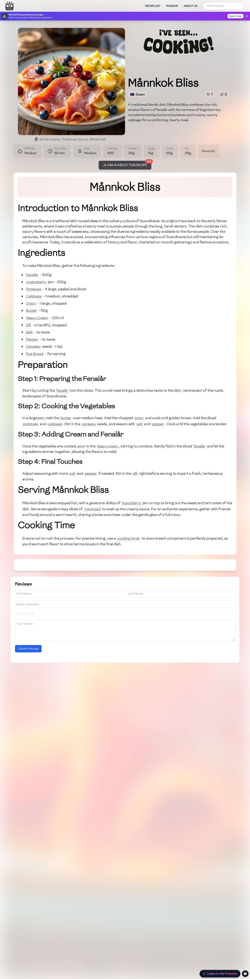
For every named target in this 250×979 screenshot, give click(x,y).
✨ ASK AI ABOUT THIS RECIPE (125, 165)
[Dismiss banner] (247, 16)
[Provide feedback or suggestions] (245, 973)
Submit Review (28, 649)
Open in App (235, 16)
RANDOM (172, 6)
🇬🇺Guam (137, 94)
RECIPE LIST (152, 6)
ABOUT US (190, 6)
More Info (208, 151)
